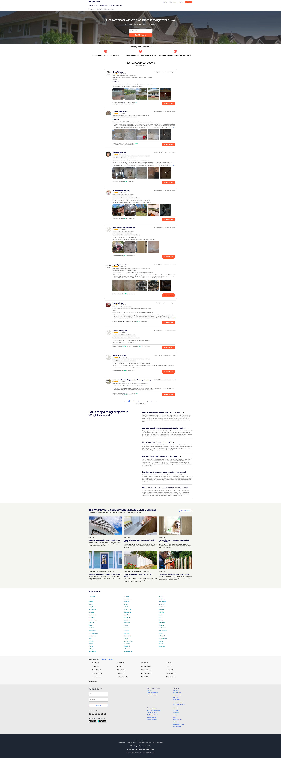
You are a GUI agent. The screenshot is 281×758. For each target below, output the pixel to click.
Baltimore (126, 601)
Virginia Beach (163, 638)
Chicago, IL (144, 663)
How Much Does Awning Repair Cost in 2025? (104, 540)
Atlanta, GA (95, 663)
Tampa (91, 644)
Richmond (162, 636)
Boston (126, 604)
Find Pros (149, 690)
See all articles (185, 510)
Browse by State (107, 659)
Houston (161, 625)
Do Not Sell (141, 746)
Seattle (161, 641)
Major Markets (94, 591)
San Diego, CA (96, 677)
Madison (161, 644)
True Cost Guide (177, 692)
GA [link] (94, 9)
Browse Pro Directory (152, 692)
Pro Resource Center (152, 715)
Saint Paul (126, 615)
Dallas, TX (169, 663)
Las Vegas (127, 622)
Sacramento (92, 615)
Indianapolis (92, 651)
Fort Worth (162, 622)
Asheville (126, 630)
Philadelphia (162, 601)
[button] (118, 94)
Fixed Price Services (152, 695)
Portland (161, 596)
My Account (176, 690)
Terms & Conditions (149, 749)
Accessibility (148, 746)
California (136, 746)
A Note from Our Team (178, 702)
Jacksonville (92, 636)
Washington (92, 630)
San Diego (92, 617)
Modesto (91, 612)
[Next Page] (156, 401)
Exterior (96, 5)
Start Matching (140, 35)
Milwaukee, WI (96, 670)
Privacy (132, 746)
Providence (162, 607)
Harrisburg (162, 599)
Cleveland (127, 646)
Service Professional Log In (154, 710)
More (110, 5)
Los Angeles (92, 609)
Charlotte (126, 633)
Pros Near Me (176, 699)
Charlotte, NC (121, 663)
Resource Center (177, 695)
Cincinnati (127, 644)
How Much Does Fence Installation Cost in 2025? (138, 575)
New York (126, 628)
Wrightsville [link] (100, 9)
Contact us (175, 722)
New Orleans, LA (146, 670)
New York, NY (170, 670)
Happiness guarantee (178, 724)
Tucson (91, 601)
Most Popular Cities (94, 659)
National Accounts (152, 719)
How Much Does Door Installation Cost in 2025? (105, 574)
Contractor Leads (151, 717)
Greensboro (127, 636)
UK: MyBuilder (160, 742)
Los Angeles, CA (146, 666)
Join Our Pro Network (152, 712)
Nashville (161, 612)
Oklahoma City (128, 651)
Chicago (91, 649)
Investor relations (177, 719)
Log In (181, 2)
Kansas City (127, 617)
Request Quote (168, 103)
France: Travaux (121, 742)
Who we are (176, 712)
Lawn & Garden (104, 5)
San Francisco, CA (122, 677)
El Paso (161, 620)
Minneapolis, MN (121, 670)
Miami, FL (169, 666)
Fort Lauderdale (93, 633)
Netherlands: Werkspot (150, 742)
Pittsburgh (162, 604)
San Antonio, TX (170, 673)
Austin (160, 615)
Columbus (127, 649)
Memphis (161, 609)
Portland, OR (120, 673)
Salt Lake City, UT (146, 673)
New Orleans (127, 599)
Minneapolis (127, 612)
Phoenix (91, 599)
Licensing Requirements (179, 704)
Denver (91, 625)
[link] (140, 75)
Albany (126, 625)
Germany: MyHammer (131, 742)
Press (174, 717)
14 (151, 401)
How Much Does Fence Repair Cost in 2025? (174, 574)
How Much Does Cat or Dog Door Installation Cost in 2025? (174, 541)
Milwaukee (162, 646)
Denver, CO (95, 666)
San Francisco (93, 620)
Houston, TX (120, 666)
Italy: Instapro (141, 742)
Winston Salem (128, 641)
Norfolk (161, 633)
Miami (90, 638)
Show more (172, 127)
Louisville (126, 596)
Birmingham (92, 596)
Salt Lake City (163, 630)
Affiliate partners (177, 726)
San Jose (91, 622)
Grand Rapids (128, 609)
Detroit (126, 607)
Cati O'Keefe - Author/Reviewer (97, 571)
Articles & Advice (117, 5)
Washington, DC (170, 677)
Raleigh (126, 638)
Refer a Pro (175, 697)
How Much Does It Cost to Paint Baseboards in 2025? (140, 541)
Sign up (98, 705)
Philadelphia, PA (97, 673)
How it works (176, 710)
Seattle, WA (144, 677)
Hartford (91, 628)
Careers (175, 715)
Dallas (160, 617)
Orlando (91, 641)
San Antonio (162, 628)
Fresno (91, 604)
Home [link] (90, 9)
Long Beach (92, 607)
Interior (91, 5)
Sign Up (188, 2)
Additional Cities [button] (93, 681)
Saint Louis (127, 620)
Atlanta (91, 646)
